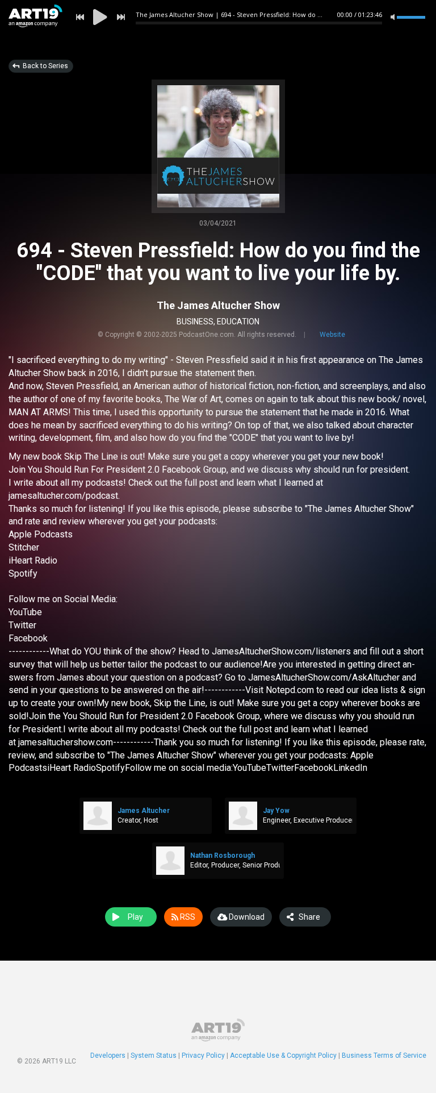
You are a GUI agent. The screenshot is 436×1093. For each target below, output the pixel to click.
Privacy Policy (203, 1055)
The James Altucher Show (218, 305)
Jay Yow (276, 811)
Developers (107, 1055)
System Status (154, 1055)
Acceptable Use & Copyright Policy (283, 1055)
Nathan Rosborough (222, 856)
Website (332, 335)
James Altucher (144, 811)
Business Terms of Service (384, 1055)
